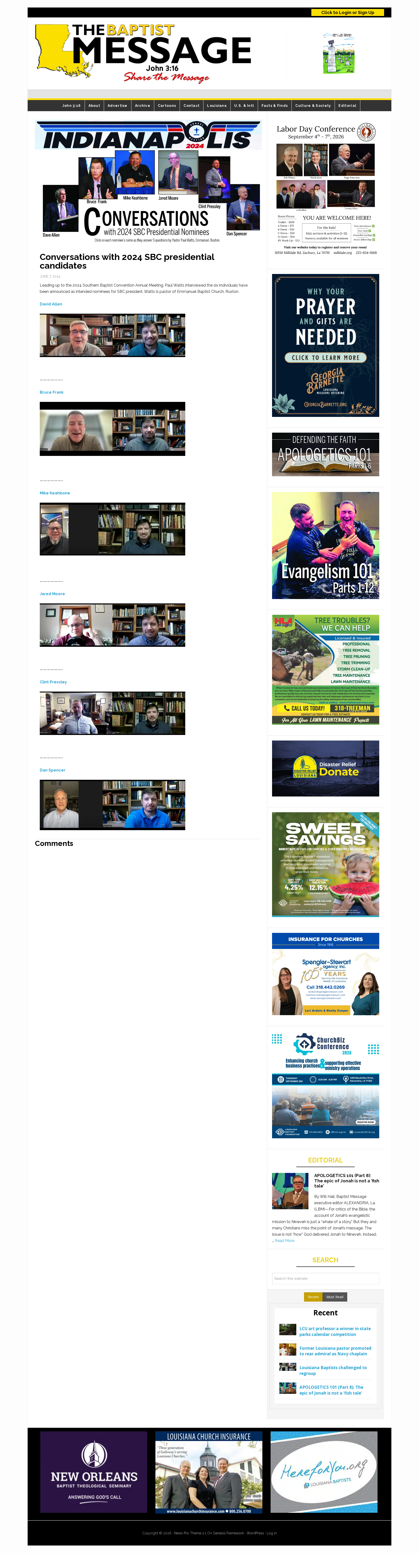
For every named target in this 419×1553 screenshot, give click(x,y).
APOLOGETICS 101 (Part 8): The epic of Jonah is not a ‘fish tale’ (346, 1180)
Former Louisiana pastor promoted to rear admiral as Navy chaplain (335, 1351)
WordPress (255, 1533)
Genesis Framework (228, 1533)
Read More (284, 1240)
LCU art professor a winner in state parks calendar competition (335, 1331)
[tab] (313, 1297)
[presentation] (313, 1297)
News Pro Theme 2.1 (190, 1533)
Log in (272, 1533)
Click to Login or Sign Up (347, 12)
